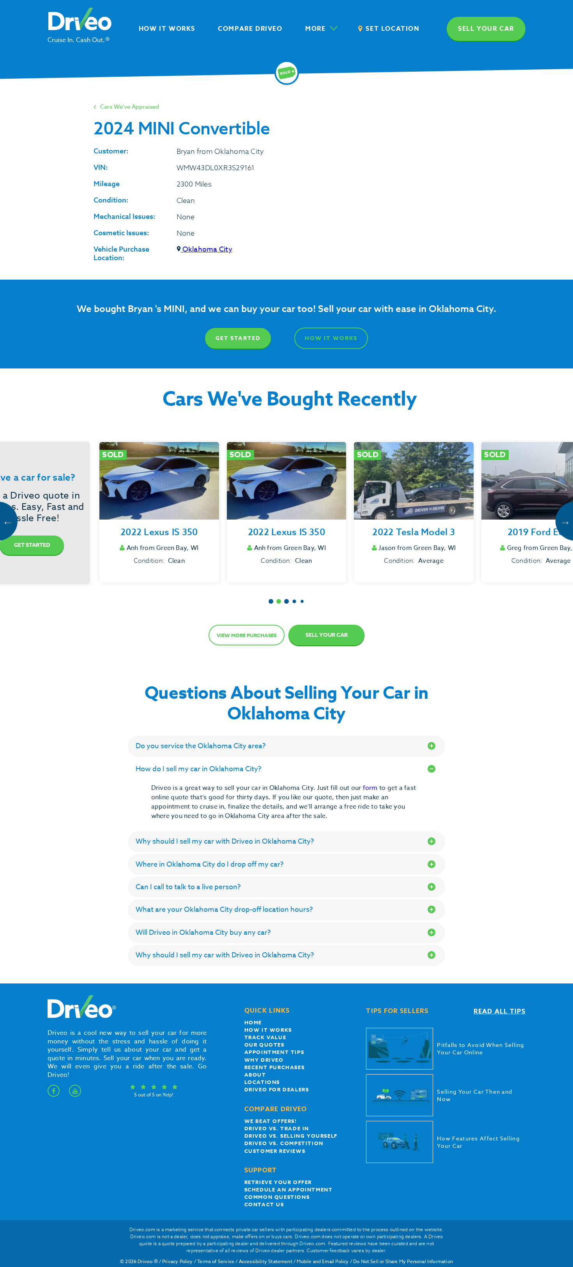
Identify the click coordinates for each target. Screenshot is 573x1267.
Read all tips (499, 1011)
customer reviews (275, 1150)
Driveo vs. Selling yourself (291, 1135)
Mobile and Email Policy (322, 1261)
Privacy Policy (177, 1261)
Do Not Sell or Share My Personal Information (403, 1261)
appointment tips (274, 1052)
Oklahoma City (206, 249)
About (255, 1074)
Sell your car (486, 28)
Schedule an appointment (288, 1189)
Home (253, 1022)
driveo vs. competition (284, 1143)
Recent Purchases (274, 1067)
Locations (262, 1081)
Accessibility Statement (265, 1261)
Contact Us (264, 1204)
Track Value (265, 1037)
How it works (268, 1029)
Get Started (238, 338)
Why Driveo (264, 1059)
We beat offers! (270, 1120)
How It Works (331, 338)
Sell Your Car (327, 635)
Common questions (277, 1196)
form (371, 788)
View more (246, 635)
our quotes (264, 1044)
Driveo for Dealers (276, 1089)
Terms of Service (215, 1261)
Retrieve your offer (278, 1182)
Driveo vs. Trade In (276, 1128)
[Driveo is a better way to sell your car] (80, 1016)
